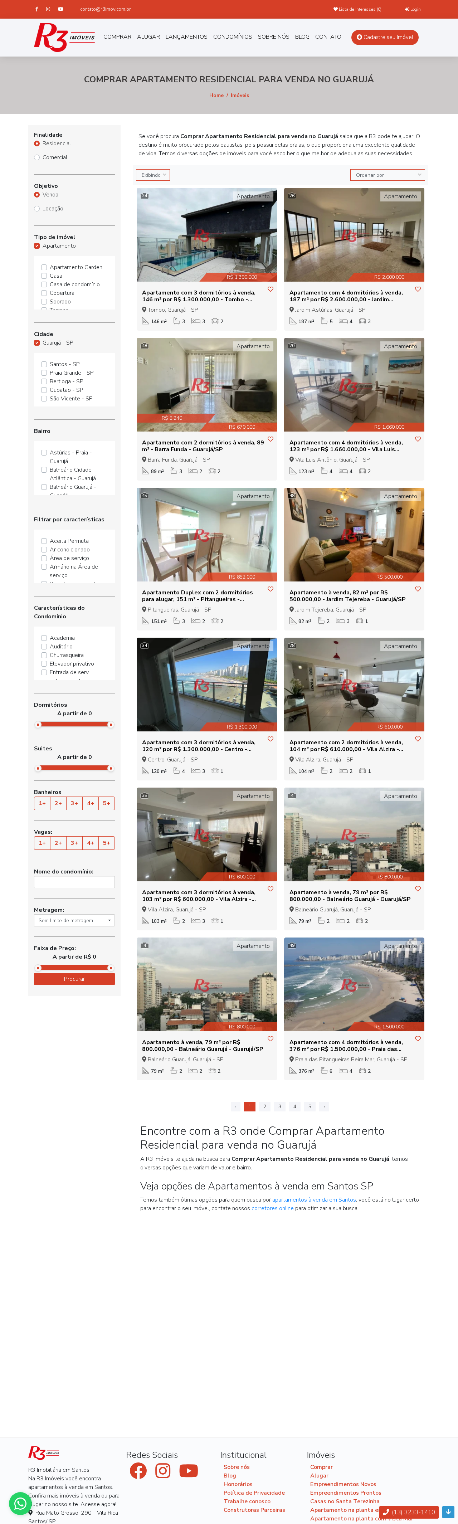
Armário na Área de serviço (74, 571)
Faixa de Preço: (55, 948)
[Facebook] (40, 9)
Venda (50, 195)
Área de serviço (69, 558)
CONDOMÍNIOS (232, 37)
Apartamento (59, 246)
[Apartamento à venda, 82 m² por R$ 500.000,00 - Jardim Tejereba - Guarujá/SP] (354, 534)
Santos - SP (65, 364)
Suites (43, 749)
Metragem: (49, 910)
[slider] (38, 724)
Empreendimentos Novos (343, 1484)
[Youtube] (64, 9)
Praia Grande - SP (72, 373)
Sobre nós (237, 1467)
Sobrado (60, 302)
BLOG (302, 37)
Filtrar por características (69, 520)
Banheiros (48, 792)
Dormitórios (50, 705)
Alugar (319, 1476)
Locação (53, 209)
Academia (62, 638)
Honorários (238, 1484)
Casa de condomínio (75, 284)
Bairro (42, 431)
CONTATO (328, 37)
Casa (56, 276)
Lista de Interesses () (359, 9)
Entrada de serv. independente (69, 676)
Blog (230, 1476)
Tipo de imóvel (54, 237)
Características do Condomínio (59, 612)
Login (415, 9)
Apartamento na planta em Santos (357, 1510)
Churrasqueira (67, 655)
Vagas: (43, 832)
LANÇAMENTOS (187, 37)
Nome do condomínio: (63, 872)
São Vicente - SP (71, 399)
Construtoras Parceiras (254, 1510)
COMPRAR (117, 37)
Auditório (61, 647)
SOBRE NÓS (273, 37)
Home (216, 95)
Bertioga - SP (66, 381)
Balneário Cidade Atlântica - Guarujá (73, 474)
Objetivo (46, 186)
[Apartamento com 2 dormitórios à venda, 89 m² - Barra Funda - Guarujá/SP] (207, 384)
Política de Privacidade (254, 1493)
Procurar (74, 979)
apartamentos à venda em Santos (314, 1200)
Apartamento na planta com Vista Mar (361, 1519)
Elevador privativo (72, 664)
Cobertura (62, 293)
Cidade (43, 334)
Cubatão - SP (66, 390)
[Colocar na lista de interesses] (270, 289)
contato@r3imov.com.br (105, 9)
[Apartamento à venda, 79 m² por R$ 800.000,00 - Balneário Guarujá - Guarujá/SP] (354, 834)
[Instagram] (51, 9)
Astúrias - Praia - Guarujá (71, 457)
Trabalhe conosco (247, 1501)
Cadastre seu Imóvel (387, 37)
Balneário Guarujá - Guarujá (73, 491)
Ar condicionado (70, 550)
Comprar (321, 1467)
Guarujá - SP (58, 343)
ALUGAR (148, 37)
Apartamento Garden (76, 267)
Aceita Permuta (69, 541)
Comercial (55, 157)
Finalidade (48, 135)
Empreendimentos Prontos (345, 1493)
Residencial (57, 143)
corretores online (273, 1208)
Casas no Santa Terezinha (345, 1501)
